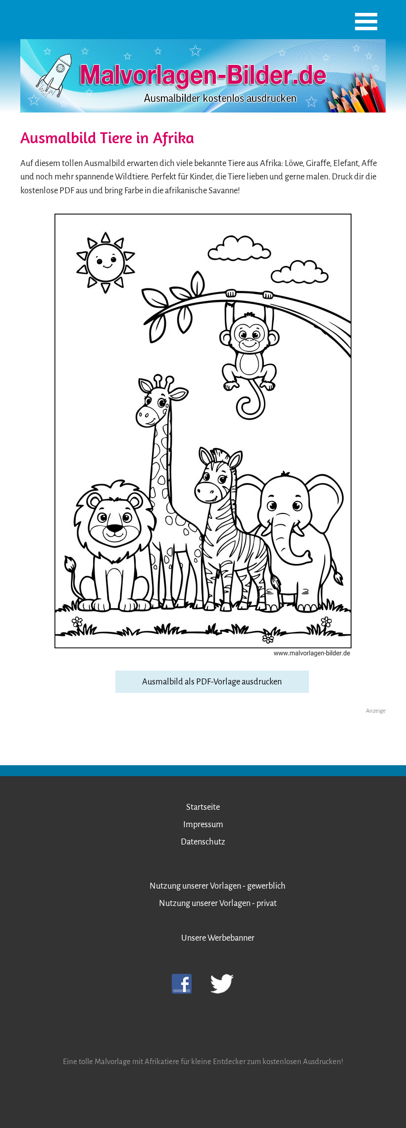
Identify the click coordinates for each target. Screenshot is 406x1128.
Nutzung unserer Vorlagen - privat (218, 903)
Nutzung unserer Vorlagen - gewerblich (218, 886)
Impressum (203, 824)
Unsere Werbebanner (217, 938)
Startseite (203, 807)
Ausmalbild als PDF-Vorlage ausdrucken (212, 681)
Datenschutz (203, 841)
